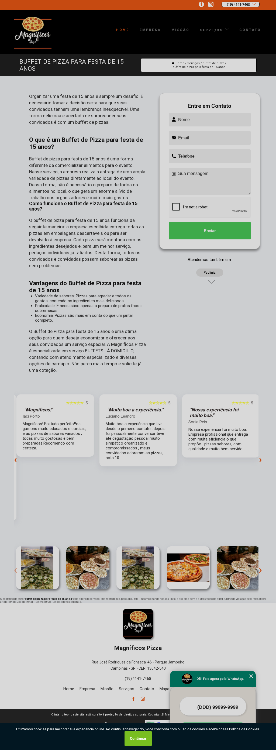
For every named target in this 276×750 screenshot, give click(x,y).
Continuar (138, 739)
